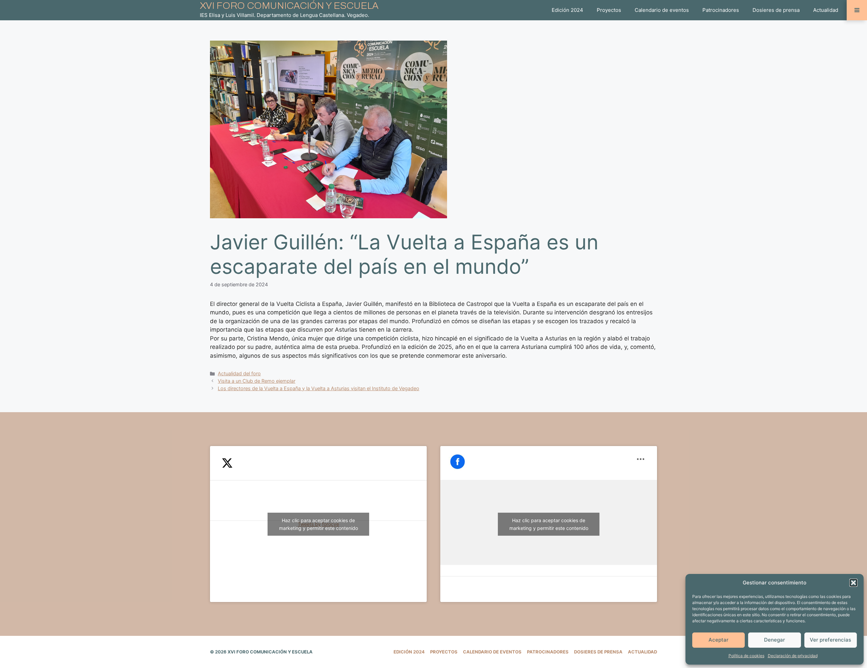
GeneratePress (365, 651)
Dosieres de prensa (776, 10)
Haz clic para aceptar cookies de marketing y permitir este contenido (318, 524)
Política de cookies (746, 655)
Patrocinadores (720, 10)
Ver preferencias (830, 640)
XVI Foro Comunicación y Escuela (289, 5)
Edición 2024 (567, 10)
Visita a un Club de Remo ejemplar (256, 381)
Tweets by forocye (318, 524)
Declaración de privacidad (793, 655)
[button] (853, 582)
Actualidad (825, 10)
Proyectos (609, 10)
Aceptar (718, 640)
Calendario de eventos (662, 10)
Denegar (774, 640)
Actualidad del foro (239, 373)
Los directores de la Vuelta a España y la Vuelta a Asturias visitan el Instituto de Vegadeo (318, 388)
